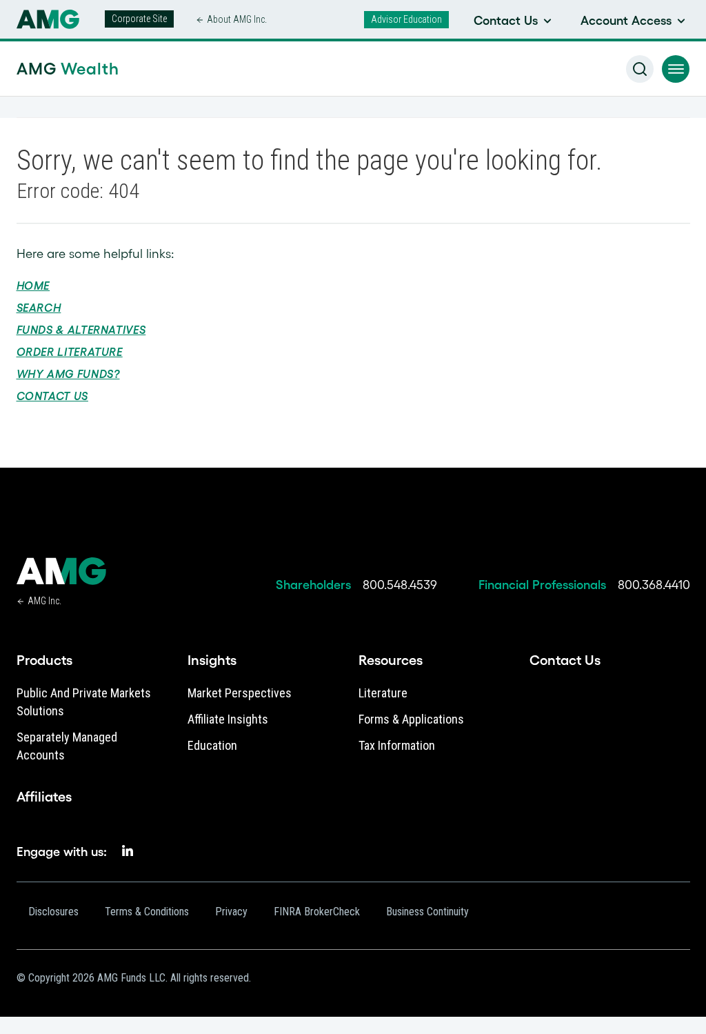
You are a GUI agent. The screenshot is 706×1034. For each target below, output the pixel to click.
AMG (68, 68)
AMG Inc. (44, 600)
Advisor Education (406, 19)
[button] (675, 69)
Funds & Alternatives (81, 329)
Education (212, 745)
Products (44, 660)
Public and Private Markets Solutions (84, 702)
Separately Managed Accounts (67, 746)
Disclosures (53, 911)
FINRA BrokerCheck (317, 911)
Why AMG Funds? (68, 373)
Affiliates (44, 796)
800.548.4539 (400, 585)
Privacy (231, 911)
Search (39, 307)
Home (33, 285)
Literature (383, 693)
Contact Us (52, 395)
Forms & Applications (411, 719)
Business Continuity (427, 911)
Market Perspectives (240, 693)
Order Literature (70, 351)
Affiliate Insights (228, 719)
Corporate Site (139, 18)
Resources (391, 660)
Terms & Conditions (147, 911)
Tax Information (397, 745)
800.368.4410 (654, 585)
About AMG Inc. (237, 19)
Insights (212, 660)
